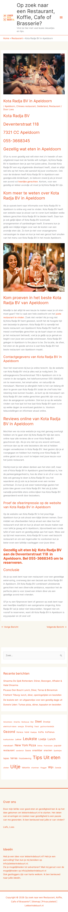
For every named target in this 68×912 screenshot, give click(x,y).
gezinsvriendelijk (47, 727)
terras (13, 758)
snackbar (37, 750)
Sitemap (36, 901)
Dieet (38, 721)
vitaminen (35, 768)
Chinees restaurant (26, 106)
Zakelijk (58, 768)
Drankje (46, 722)
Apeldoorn (10, 106)
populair (58, 745)
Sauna (28, 750)
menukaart (8, 745)
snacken (48, 750)
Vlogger (43, 768)
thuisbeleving (25, 758)
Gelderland (42, 106)
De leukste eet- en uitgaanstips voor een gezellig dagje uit (32, 700)
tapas (6, 758)
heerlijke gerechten (28, 181)
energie (21, 727)
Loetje (42, 739)
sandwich (20, 751)
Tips (37, 757)
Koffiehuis (50, 732)
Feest (36, 727)
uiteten (6, 768)
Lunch (52, 739)
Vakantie (26, 767)
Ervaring (29, 726)
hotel (27, 732)
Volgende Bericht (57, 627)
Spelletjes (58, 751)
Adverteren (7, 722)
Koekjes (34, 732)
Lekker (18, 739)
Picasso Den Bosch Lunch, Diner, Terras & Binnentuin (30, 690)
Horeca (19, 732)
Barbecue (25, 722)
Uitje (15, 766)
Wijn (50, 767)
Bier (32, 722)
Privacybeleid (49, 901)
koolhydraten (8, 739)
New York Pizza (25, 745)
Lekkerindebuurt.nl (34, 905)
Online (39, 746)
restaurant (9, 750)
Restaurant (54, 106)
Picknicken (48, 746)
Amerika (17, 722)
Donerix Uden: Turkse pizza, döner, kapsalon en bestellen (32, 704)
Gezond (9, 732)
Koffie (41, 732)
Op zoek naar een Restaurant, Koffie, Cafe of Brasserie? (36, 14)
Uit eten (51, 757)
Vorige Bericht (9, 627)
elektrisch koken (9, 727)
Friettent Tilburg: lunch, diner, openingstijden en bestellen (32, 695)
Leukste (30, 738)
